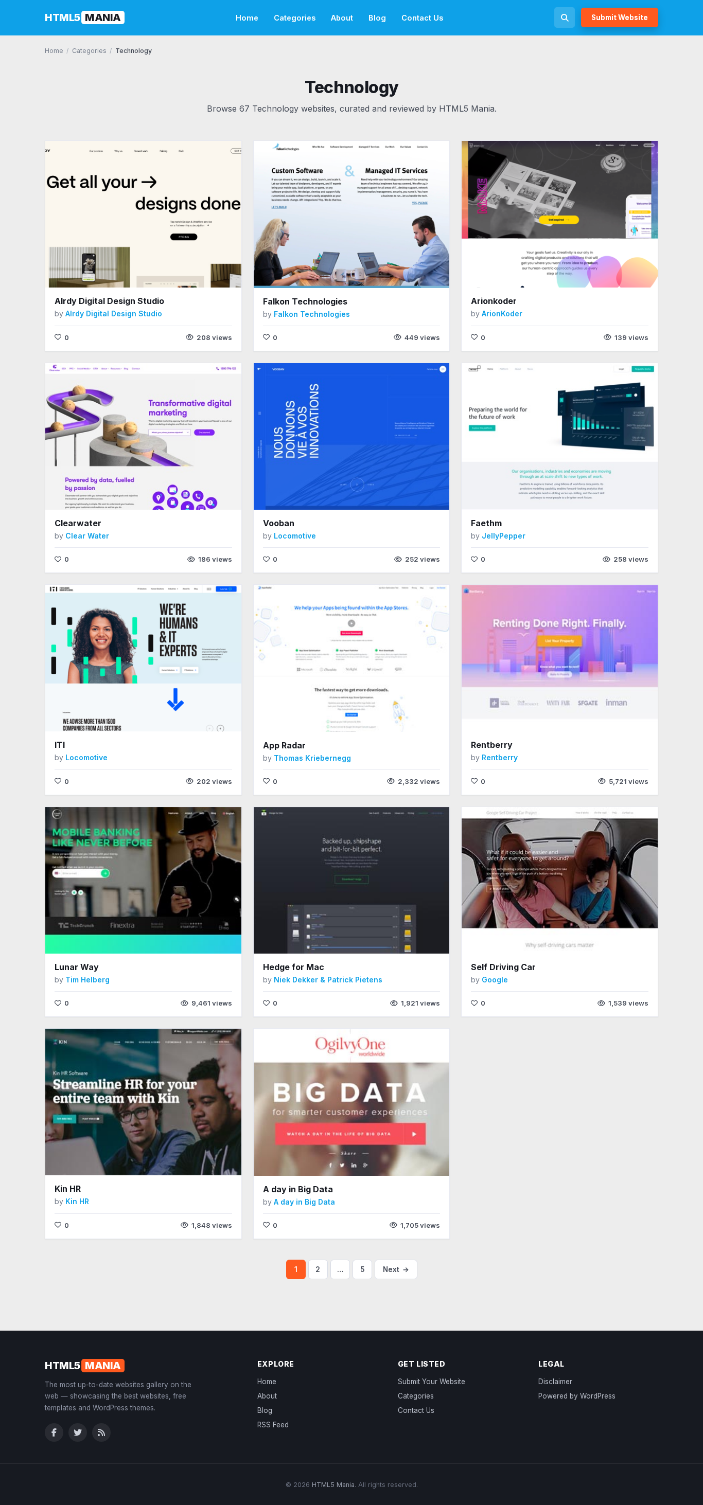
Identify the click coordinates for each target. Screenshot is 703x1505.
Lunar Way (77, 967)
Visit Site (122, 272)
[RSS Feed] (101, 1432)
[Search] (564, 17)
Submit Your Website (431, 1381)
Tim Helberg (87, 979)
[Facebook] (54, 1432)
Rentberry (492, 745)
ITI (60, 745)
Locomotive (295, 535)
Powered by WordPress (577, 1396)
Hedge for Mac (293, 967)
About (342, 17)
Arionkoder (494, 301)
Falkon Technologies (305, 301)
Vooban (278, 523)
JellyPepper (503, 535)
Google (495, 979)
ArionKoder (502, 313)
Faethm (486, 523)
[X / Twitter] (77, 1432)
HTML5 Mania (333, 1485)
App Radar (284, 745)
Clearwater (78, 523)
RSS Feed (273, 1425)
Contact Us (422, 17)
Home (247, 17)
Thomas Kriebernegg (312, 758)
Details (168, 272)
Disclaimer (555, 1381)
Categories (294, 17)
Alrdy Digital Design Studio (109, 301)
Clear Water (87, 535)
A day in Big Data (298, 1189)
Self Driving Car (503, 967)
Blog (377, 17)
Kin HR (68, 1189)
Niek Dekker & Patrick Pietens (328, 979)
